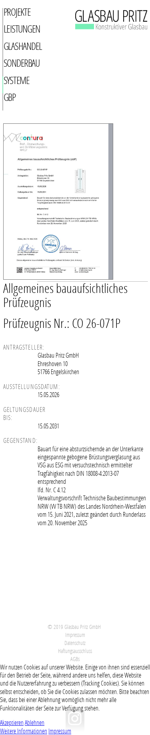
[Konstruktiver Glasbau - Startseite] (102, 39)
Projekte (17, 11)
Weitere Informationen (23, 731)
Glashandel (23, 46)
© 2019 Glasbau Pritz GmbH (74, 627)
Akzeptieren (12, 723)
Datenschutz (75, 643)
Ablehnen (34, 723)
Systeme (17, 80)
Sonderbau (22, 63)
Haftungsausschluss (75, 651)
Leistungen (22, 28)
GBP (10, 97)
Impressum (75, 635)
